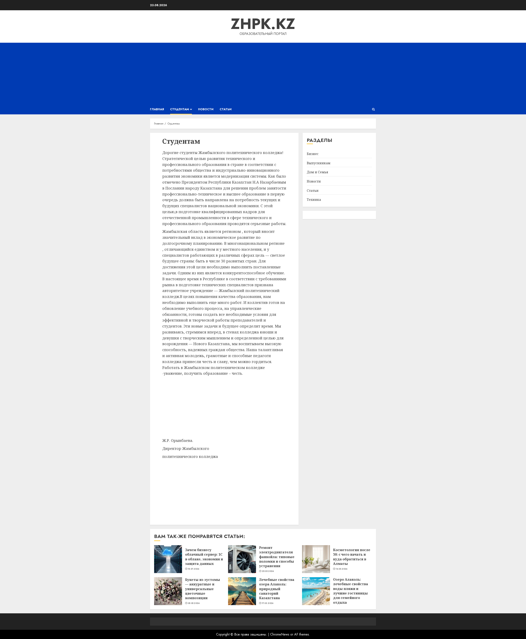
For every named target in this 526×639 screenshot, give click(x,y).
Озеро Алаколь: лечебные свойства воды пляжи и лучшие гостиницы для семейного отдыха (350, 591)
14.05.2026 (341, 569)
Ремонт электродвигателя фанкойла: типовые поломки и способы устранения (276, 556)
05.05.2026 (194, 603)
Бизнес (312, 154)
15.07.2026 (193, 569)
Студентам (179, 109)
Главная (157, 109)
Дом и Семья (317, 172)
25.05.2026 (268, 571)
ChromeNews (279, 634)
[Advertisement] (263, 73)
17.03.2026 (267, 603)
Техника (314, 200)
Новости (205, 109)
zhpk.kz (263, 23)
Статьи (226, 109)
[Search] (373, 109)
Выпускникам (318, 163)
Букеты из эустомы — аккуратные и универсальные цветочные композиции (202, 588)
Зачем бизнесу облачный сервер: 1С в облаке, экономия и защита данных (204, 557)
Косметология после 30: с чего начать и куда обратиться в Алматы (351, 557)
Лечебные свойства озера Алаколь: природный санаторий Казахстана (276, 588)
